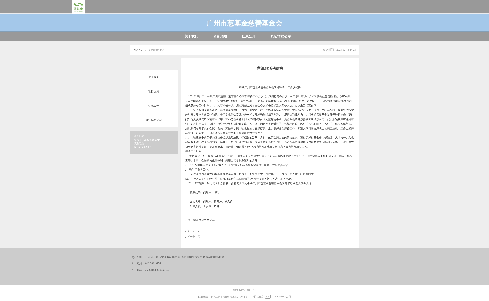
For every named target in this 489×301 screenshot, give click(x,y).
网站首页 (138, 49)
